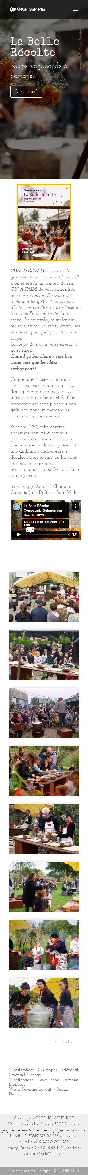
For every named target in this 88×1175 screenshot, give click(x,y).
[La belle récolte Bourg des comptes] (44, 621)
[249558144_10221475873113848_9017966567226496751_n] (44, 1027)
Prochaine (69, 1042)
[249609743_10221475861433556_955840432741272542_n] (44, 969)
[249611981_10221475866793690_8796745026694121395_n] (44, 911)
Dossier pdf (26, 91)
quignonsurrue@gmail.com (24, 1130)
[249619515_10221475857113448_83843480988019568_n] (44, 795)
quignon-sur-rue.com (70, 1130)
